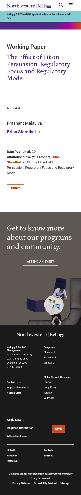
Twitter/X (48, 450)
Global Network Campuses (57, 377)
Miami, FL (49, 362)
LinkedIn (11, 450)
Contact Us (12, 382)
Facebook (12, 455)
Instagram (12, 461)
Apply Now (14, 420)
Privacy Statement (21, 483)
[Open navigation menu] (70, 5)
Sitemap (64, 483)
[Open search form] (62, 5)
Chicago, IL (49, 352)
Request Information (20, 428)
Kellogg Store (14, 393)
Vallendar (49, 398)
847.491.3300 (14, 367)
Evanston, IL (50, 357)
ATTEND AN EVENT (40, 261)
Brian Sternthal (21, 131)
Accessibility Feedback (46, 483)
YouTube (48, 455)
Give (58, 428)
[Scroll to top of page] (74, 474)
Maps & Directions (16, 387)
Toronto (48, 392)
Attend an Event (17, 436)
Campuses (49, 347)
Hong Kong (50, 387)
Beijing (47, 382)
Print (15, 188)
